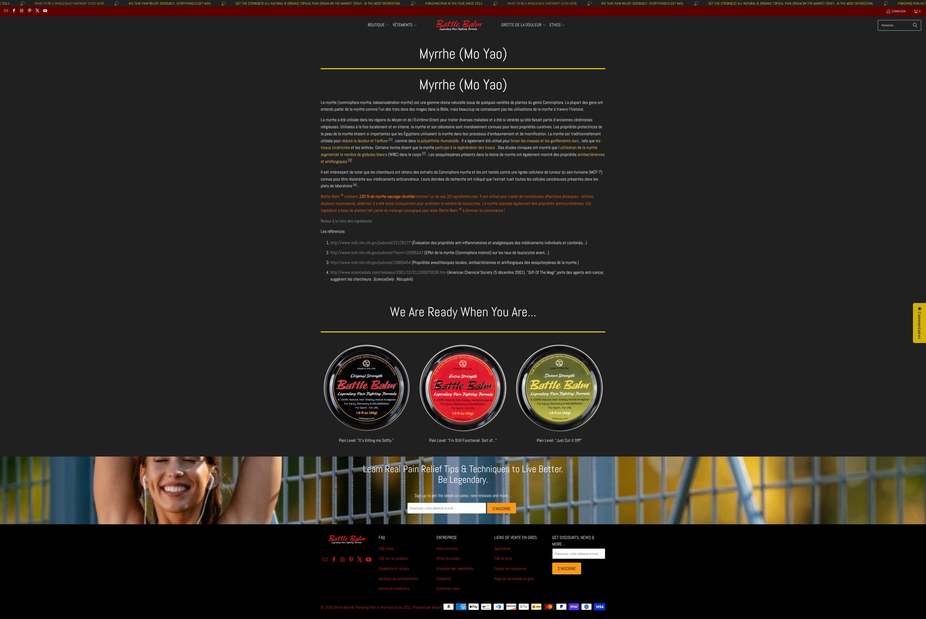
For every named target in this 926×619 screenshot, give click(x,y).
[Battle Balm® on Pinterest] (29, 11)
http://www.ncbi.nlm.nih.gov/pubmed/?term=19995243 (376, 252)
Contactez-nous (447, 588)
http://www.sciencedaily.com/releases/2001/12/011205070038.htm (388, 272)
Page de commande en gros (514, 578)
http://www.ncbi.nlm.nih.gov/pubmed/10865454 (370, 262)
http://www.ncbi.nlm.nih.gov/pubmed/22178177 (370, 242)
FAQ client (386, 548)
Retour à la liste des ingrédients (346, 221)
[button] (378, 25)
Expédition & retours (394, 568)
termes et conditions (394, 588)
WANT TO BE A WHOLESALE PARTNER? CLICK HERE (482, 3)
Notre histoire (446, 548)
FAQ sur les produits (393, 558)
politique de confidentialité (398, 578)
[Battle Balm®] (459, 25)
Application (502, 548)
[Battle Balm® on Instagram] (21, 11)
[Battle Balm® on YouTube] (45, 11)
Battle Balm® (344, 607)
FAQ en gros (503, 558)
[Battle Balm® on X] (37, 11)
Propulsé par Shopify (427, 607)
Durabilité (443, 578)
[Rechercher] (915, 25)
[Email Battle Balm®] (6, 11)
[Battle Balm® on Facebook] (13, 11)
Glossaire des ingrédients (455, 568)
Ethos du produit (448, 558)
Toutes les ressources (510, 568)
